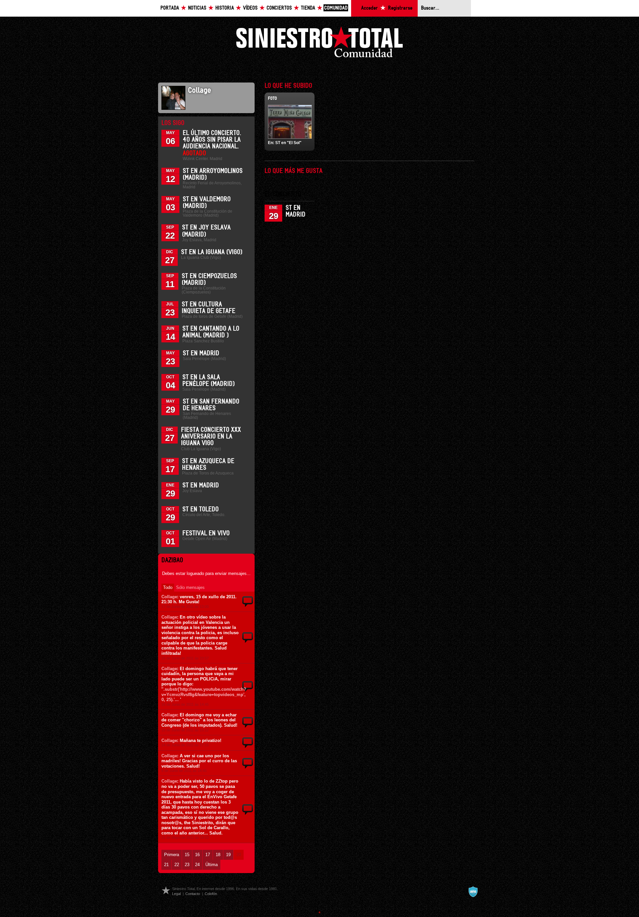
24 (197, 864)
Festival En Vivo (206, 533)
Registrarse (400, 8)
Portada (169, 8)
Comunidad (335, 8)
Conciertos (279, 8)
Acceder (369, 8)
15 (187, 854)
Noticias (197, 8)
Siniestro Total (319, 44)
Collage (169, 596)
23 (187, 864)
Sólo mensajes (190, 587)
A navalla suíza (473, 891)
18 (218, 854)
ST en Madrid (201, 353)
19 (228, 854)
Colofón (211, 894)
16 (197, 854)
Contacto (192, 894)
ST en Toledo (200, 509)
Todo (167, 587)
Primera (171, 854)
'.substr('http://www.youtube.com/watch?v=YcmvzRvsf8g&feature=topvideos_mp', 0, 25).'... (203, 694)
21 (166, 864)
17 (207, 854)
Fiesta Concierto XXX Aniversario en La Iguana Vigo (211, 436)
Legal (176, 894)
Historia (224, 8)
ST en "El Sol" (288, 142)
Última (211, 864)
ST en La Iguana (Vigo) (211, 252)
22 (176, 864)
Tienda (308, 8)
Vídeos (250, 8)
